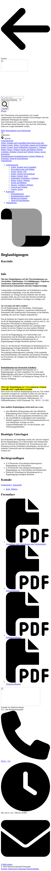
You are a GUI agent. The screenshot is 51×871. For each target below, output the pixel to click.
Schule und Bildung (28, 150)
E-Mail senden (6, 864)
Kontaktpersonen (24, 156)
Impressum (22, 869)
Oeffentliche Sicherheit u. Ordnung (32, 147)
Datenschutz (13, 869)
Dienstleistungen (7, 156)
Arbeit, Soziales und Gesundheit (14, 143)
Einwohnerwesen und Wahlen (22, 169)
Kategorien (5, 154)
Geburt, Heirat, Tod (15, 145)
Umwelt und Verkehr (25, 152)
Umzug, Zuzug (40, 152)
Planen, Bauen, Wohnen (10, 150)
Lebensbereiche (7, 141)
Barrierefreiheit (33, 869)
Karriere (4, 869)
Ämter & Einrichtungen (19, 158)
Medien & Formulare (19, 198)
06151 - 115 (5, 761)
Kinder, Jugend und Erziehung (35, 145)
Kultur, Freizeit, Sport (9, 147)
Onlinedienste (6, 161)
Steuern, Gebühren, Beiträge (22, 185)
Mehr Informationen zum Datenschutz (16, 131)
